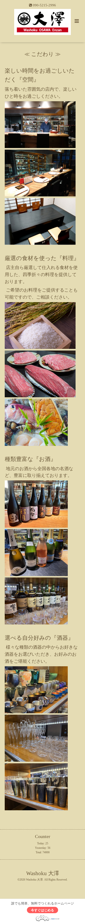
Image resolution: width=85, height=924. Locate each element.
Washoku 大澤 (42, 873)
